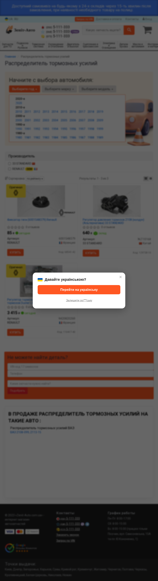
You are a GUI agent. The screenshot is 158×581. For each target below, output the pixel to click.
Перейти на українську (79, 289)
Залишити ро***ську (79, 300)
